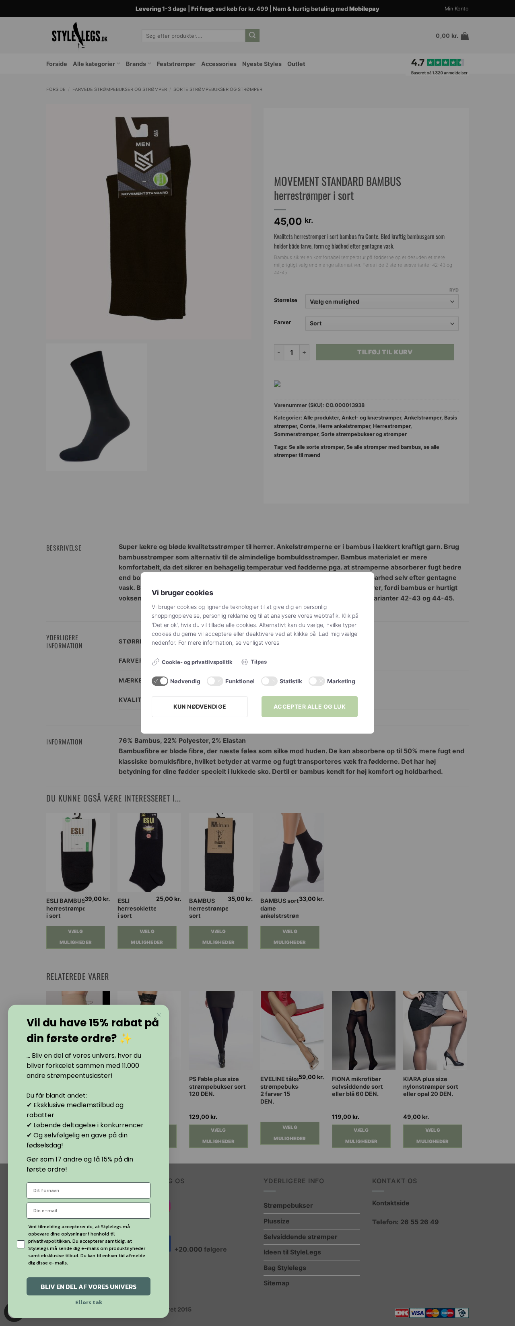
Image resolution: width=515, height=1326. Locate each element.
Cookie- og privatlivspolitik (197, 662)
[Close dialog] (159, 1015)
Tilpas (259, 661)
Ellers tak (88, 1302)
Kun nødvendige (200, 706)
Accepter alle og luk (310, 706)
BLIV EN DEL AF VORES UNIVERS (88, 1286)
